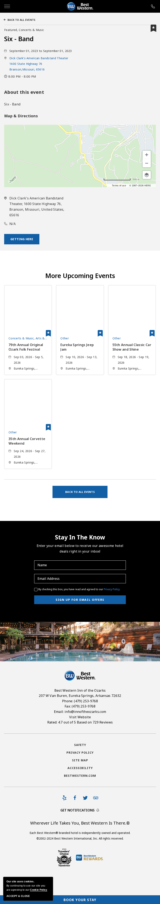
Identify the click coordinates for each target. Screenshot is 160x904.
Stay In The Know (80, 537)
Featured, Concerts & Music (24, 30)
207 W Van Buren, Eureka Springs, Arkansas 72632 (80, 695)
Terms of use (119, 185)
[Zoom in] (146, 155)
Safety (80, 745)
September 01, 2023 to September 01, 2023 (40, 51)
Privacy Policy (112, 589)
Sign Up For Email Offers (80, 600)
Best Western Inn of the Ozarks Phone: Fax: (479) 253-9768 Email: (80, 706)
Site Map (80, 760)
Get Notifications (77, 810)
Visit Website (80, 717)
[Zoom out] (146, 163)
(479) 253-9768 (153, 6)
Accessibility (80, 768)
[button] (38, 63)
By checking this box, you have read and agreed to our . (79, 589)
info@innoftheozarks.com (85, 711)
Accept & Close (18, 896)
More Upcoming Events (80, 275)
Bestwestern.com (80, 776)
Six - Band (19, 39)
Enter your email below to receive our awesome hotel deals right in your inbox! (80, 548)
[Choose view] (146, 175)
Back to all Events (21, 20)
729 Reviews (103, 722)
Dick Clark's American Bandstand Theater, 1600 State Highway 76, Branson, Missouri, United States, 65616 (36, 206)
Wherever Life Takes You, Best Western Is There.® (80, 823)
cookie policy (38, 889)
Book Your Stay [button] (80, 900)
